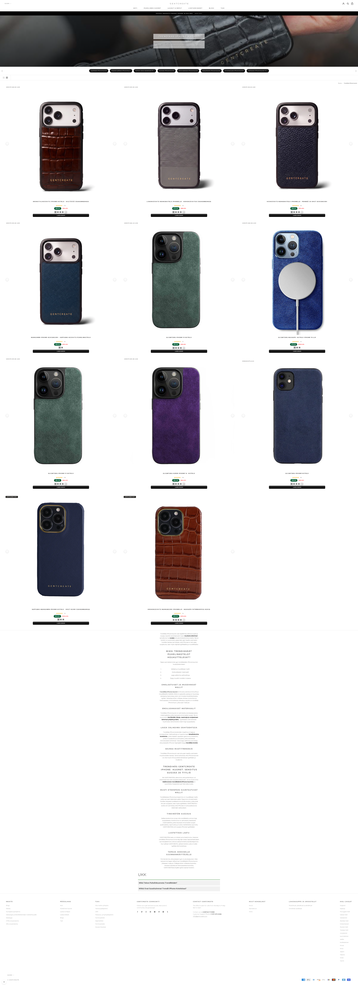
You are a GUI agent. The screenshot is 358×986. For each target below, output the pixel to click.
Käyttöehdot (99, 921)
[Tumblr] (167, 912)
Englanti (343, 905)
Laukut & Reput (65, 911)
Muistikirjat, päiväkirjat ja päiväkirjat (300, 905)
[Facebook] (137, 912)
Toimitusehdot (100, 918)
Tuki (61, 921)
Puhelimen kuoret (66, 908)
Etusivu (340, 83)
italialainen (343, 918)
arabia (342, 939)
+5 (183, 348)
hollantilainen (344, 924)
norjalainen (343, 933)
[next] (114, 143)
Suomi (7, 3)
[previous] (7, 143)
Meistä (8, 908)
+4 (302, 484)
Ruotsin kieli (344, 927)
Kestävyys (9, 918)
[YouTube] (154, 912)
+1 (302, 212)
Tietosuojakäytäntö (101, 908)
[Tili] (344, 4)
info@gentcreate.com (200, 916)
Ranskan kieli (344, 921)
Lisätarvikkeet (64, 915)
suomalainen (344, 936)
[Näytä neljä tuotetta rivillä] (7, 77)
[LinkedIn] (163, 912)
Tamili (342, 961)
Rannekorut (253, 908)
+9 (65, 484)
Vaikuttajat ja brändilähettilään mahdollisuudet (21, 915)
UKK (96, 911)
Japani (342, 951)
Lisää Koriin (61, 215)
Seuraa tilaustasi (100, 927)
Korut (251, 905)
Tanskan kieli (344, 930)
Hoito (251, 911)
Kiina (341, 948)
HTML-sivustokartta (12, 921)
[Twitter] (141, 912)
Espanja (342, 908)
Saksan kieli (344, 915)
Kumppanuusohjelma (13, 911)
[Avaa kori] (352, 4)
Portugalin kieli (345, 911)
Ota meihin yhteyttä (101, 905)
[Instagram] (146, 912)
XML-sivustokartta (12, 924)
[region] (61, 143)
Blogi (8, 905)
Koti (61, 905)
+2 (65, 212)
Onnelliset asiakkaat (295, 908)
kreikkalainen (344, 942)
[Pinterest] (150, 912)
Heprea (342, 955)
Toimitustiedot (100, 924)
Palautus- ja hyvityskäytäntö (104, 915)
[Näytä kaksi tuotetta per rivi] (4, 77)
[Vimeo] (159, 912)
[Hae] (348, 4)
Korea (342, 945)
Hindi (341, 958)
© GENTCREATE (13, 980)
